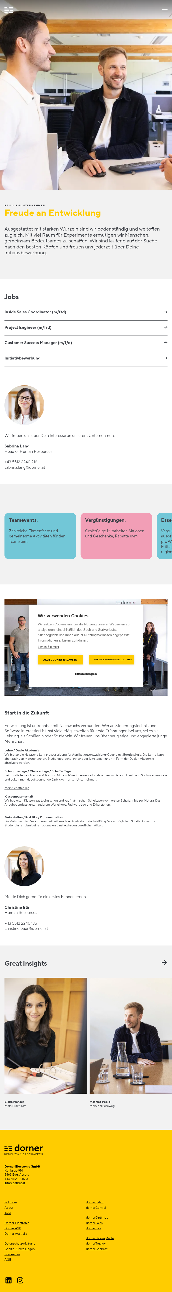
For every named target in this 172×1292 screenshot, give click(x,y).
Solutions (10, 1202)
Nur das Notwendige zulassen (113, 660)
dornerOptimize (97, 1218)
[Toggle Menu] (164, 10)
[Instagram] (20, 1280)
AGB (7, 1260)
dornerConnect (97, 1249)
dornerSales (94, 1223)
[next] (165, 962)
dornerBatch (94, 1202)
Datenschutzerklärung (19, 1244)
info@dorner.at (14, 1183)
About (8, 1208)
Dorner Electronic (16, 1223)
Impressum (12, 1254)
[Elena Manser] (45, 1043)
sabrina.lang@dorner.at (24, 467)
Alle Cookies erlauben (60, 659)
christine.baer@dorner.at (26, 928)
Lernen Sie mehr (48, 646)
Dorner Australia (15, 1234)
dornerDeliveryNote (100, 1238)
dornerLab (93, 1228)
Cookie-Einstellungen (19, 1249)
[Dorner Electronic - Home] (8, 10)
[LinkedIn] (8, 1280)
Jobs (7, 1213)
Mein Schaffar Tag (16, 788)
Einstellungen (86, 674)
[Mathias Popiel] (131, 1043)
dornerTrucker (96, 1244)
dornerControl (96, 1208)
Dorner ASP (12, 1228)
